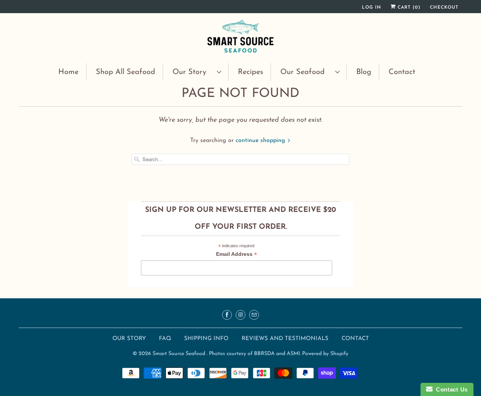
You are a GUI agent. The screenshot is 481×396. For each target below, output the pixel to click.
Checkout (444, 7)
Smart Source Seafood (180, 354)
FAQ (165, 339)
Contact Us (450, 389)
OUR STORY (129, 339)
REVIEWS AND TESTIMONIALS (286, 339)
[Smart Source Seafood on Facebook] (227, 315)
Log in (371, 7)
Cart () (408, 7)
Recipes (250, 72)
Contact (402, 72)
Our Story (192, 72)
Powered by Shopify (325, 354)
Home (68, 72)
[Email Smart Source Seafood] (254, 315)
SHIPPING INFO (207, 339)
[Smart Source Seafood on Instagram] (240, 315)
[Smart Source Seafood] (240, 37)
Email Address (236, 255)
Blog (363, 72)
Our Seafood (305, 72)
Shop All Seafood (125, 72)
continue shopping (261, 141)
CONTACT (355, 339)
